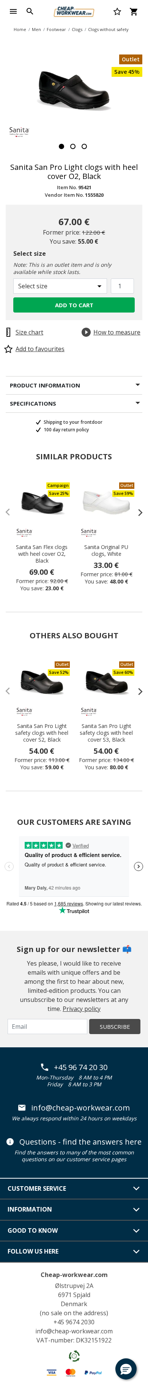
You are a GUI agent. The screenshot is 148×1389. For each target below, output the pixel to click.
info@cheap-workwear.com (80, 1108)
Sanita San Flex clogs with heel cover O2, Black (42, 554)
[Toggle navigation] (13, 11)
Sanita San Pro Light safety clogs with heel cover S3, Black (106, 733)
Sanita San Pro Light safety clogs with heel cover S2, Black (41, 733)
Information (30, 1209)
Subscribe (115, 1026)
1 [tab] (61, 146)
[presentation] (136, 512)
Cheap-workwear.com (74, 1275)
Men (36, 29)
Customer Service (37, 1188)
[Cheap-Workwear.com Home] (74, 10)
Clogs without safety (108, 29)
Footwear (56, 29)
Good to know (33, 1230)
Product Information (45, 385)
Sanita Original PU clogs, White (106, 550)
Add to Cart (74, 305)
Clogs (77, 29)
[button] (126, 1369)
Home (20, 29)
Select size (29, 253)
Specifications (33, 403)
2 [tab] (73, 146)
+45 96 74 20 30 (80, 1067)
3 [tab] (84, 146)
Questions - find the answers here (80, 1142)
